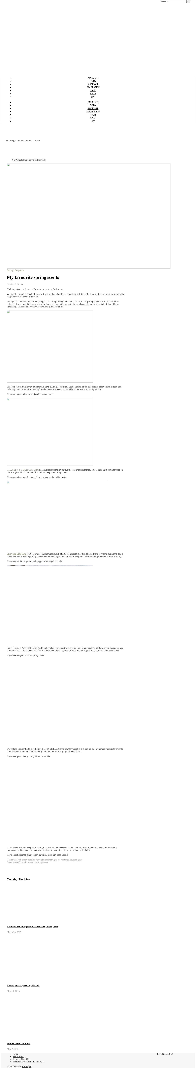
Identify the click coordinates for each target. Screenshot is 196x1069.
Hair (93, 90)
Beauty (10, 270)
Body (93, 80)
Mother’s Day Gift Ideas (18, 1043)
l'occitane (64, 859)
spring (76, 859)
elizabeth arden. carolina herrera (27, 859)
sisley (70, 859)
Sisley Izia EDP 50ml (16, 554)
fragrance (55, 859)
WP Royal (26, 1066)
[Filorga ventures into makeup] (23, 873)
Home (15, 1054)
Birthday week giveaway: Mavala (23, 985)
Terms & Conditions (22, 1059)
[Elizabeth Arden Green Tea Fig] (12, 873)
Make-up (93, 77)
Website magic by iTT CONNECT (28, 1061)
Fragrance (93, 87)
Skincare (93, 84)
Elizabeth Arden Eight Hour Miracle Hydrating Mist (32, 926)
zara (80, 859)
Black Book (18, 1056)
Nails (93, 93)
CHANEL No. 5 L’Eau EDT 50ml (23, 470)
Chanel (10, 859)
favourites (46, 859)
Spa (93, 96)
